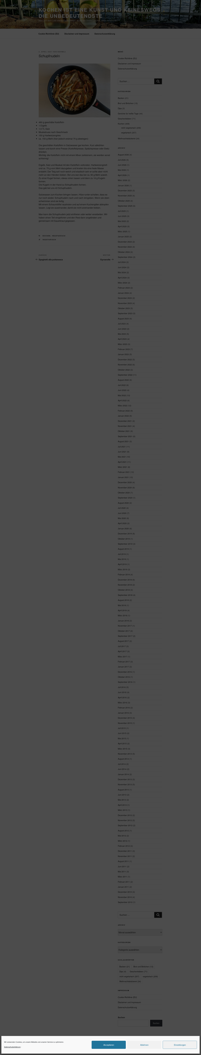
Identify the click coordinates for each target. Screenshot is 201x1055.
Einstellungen (180, 1044)
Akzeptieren (108, 1044)
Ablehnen (144, 1044)
